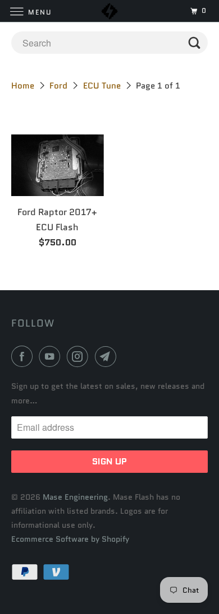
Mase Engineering (75, 497)
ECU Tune (102, 86)
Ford (58, 86)
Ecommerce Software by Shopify (70, 539)
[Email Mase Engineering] (108, 356)
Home (22, 86)
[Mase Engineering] (110, 11)
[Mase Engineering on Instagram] (80, 356)
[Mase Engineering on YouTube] (52, 356)
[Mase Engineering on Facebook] (24, 356)
